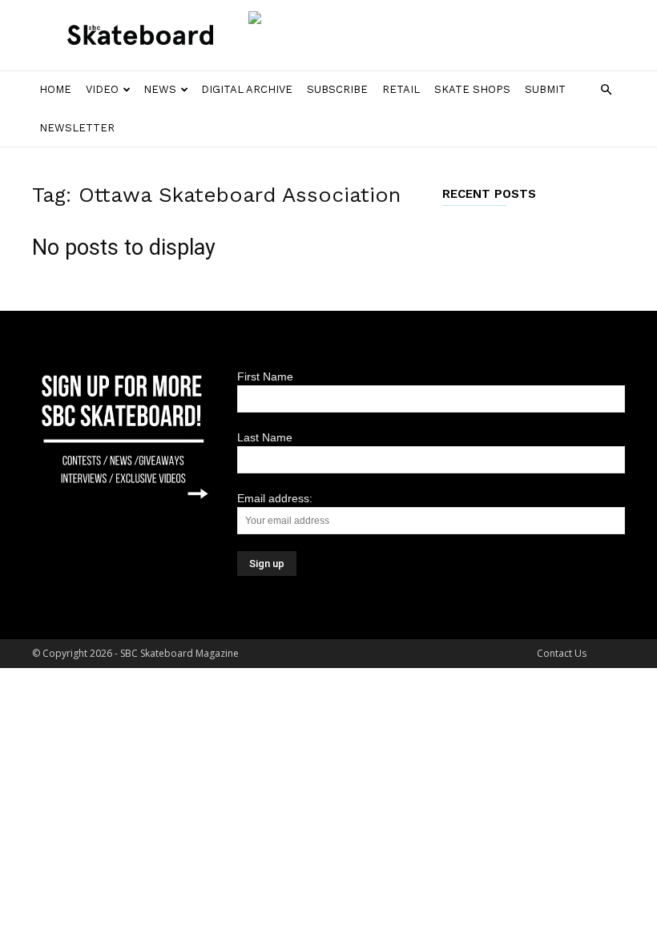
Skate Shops (472, 89)
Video (102, 89)
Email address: (274, 498)
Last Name (264, 437)
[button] (605, 90)
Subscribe (337, 89)
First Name (265, 376)
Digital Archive (246, 89)
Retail (401, 89)
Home (55, 89)
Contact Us (561, 653)
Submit (545, 89)
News (159, 89)
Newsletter (77, 128)
